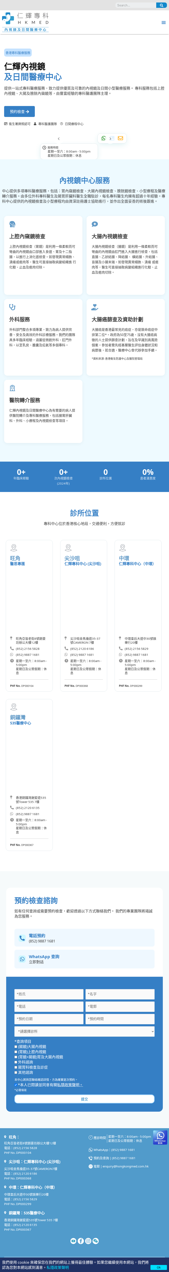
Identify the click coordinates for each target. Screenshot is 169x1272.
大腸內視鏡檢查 (110, 236)
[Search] (161, 5)
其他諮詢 (25, 1072)
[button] (163, 22)
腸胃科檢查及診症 (33, 1067)
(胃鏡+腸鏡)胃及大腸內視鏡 (40, 1056)
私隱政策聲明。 (70, 1084)
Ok (159, 1267)
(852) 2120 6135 (25, 1224)
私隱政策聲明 (58, 1267)
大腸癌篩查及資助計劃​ (117, 319)
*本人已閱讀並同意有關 (50, 1084)
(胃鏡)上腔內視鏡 (32, 1051)
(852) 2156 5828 (25, 1148)
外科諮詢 (25, 1062)
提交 (84, 1099)
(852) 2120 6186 (25, 1173)
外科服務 (19, 319)
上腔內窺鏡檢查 (27, 236)
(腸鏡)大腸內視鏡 (32, 1046)
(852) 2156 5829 (25, 1199)
